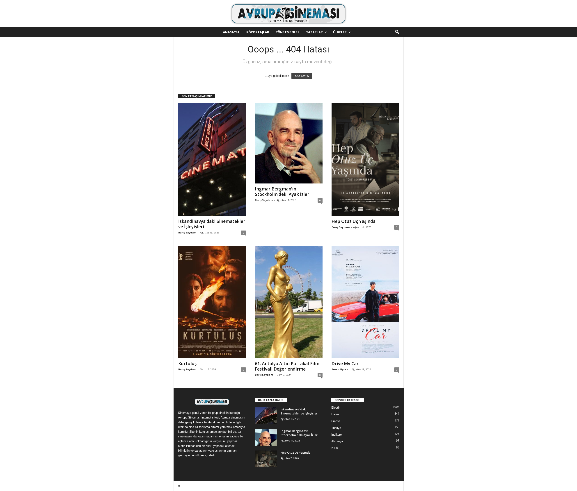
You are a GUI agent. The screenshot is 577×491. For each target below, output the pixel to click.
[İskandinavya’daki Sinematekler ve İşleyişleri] (212, 159)
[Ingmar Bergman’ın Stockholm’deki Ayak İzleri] (289, 143)
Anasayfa (231, 32)
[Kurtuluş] (212, 302)
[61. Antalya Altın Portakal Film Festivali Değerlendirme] (289, 302)
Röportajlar (257, 32)
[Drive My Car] (365, 302)
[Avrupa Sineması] (288, 13)
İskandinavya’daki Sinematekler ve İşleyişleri (211, 224)
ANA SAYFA (302, 76)
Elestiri (335, 407)
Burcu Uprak (340, 369)
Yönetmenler (288, 32)
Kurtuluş (187, 364)
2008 (334, 448)
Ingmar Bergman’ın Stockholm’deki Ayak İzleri (283, 191)
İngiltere (336, 434)
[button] (397, 32)
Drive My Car (345, 364)
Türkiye (336, 428)
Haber (335, 414)
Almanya (337, 441)
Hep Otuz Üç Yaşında (354, 221)
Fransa (335, 421)
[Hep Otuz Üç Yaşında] (365, 159)
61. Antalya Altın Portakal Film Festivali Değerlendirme (287, 366)
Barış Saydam (187, 232)
